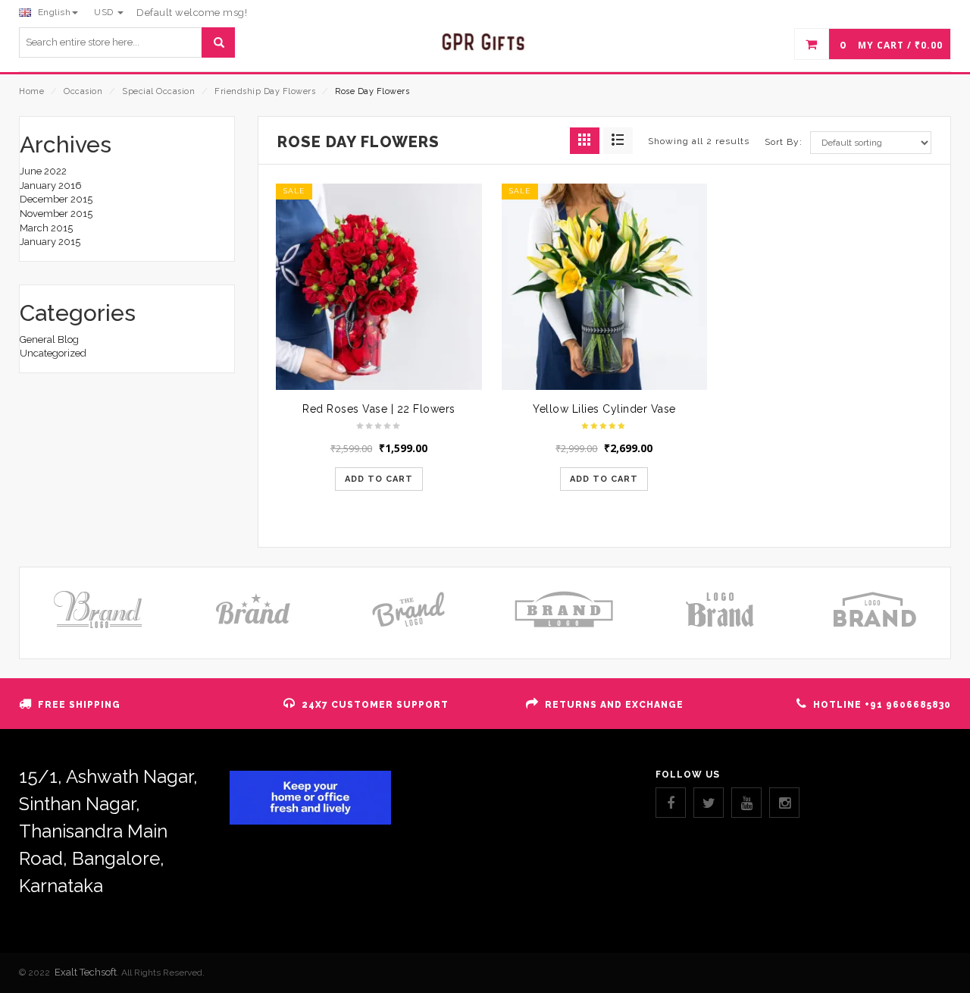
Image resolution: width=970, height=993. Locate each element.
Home (31, 91)
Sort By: (784, 142)
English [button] (52, 12)
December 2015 (56, 199)
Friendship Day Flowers (264, 91)
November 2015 (56, 213)
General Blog (49, 339)
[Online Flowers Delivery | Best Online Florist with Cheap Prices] (485, 43)
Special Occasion (158, 91)
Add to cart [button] (379, 479)
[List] (618, 140)
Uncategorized (53, 353)
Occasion (83, 91)
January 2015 (50, 241)
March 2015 (46, 228)
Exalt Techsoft (86, 972)
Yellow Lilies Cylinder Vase (604, 409)
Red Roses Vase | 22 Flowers (378, 409)
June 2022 (43, 171)
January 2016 (51, 185)
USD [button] (105, 12)
